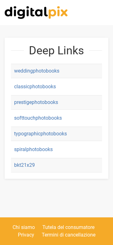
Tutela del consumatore (68, 227)
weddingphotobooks (36, 71)
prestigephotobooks (36, 102)
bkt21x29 (24, 165)
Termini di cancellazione (68, 235)
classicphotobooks (35, 87)
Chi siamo (24, 227)
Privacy (26, 235)
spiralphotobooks (33, 149)
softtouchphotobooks (38, 118)
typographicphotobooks (40, 134)
